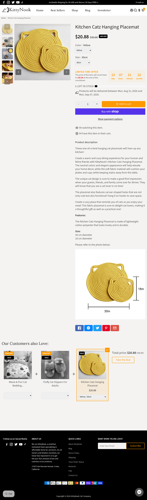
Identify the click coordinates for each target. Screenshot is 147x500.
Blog (87, 10)
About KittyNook (75, 444)
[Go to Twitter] (13, 2)
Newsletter (104, 10)
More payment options (110, 119)
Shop (75, 10)
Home (39, 10)
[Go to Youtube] (18, 2)
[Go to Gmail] (115, 328)
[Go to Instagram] (8, 2)
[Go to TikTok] (22, 2)
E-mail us (140, 2)
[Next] (7, 81)
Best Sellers (58, 10)
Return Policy (73, 453)
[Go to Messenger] (88, 328)
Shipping (72, 457)
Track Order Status (76, 462)
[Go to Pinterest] (106, 328)
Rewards (72, 466)
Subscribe (135, 446)
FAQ (70, 470)
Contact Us (73, 475)
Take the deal (123, 360)
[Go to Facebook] (3, 2)
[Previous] (7, 27)
